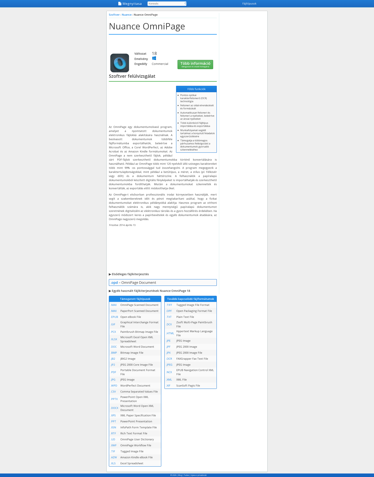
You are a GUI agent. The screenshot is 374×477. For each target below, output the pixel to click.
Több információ (195, 64)
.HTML (170, 333)
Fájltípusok (249, 3)
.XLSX (114, 339)
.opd (114, 282)
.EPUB (114, 317)
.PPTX (114, 399)
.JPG (113, 379)
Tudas (186, 475)
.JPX (168, 352)
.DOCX (114, 408)
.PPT (113, 421)
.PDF (113, 372)
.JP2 (113, 364)
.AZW (114, 457)
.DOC (114, 346)
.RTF (113, 433)
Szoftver (114, 14)
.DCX (169, 324)
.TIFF (169, 305)
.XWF (114, 445)
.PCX (113, 331)
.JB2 (113, 358)
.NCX (169, 372)
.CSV (113, 391)
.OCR (169, 358)
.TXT (169, 317)
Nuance (127, 14)
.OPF (169, 311)
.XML (169, 379)
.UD (113, 439)
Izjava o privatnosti (199, 475)
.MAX (114, 305)
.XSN (113, 427)
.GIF (113, 324)
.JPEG (169, 364)
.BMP (114, 352)
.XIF (168, 385)
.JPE (168, 340)
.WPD (114, 385)
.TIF (113, 451)
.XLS (113, 463)
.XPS (113, 415)
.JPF (168, 346)
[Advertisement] (163, 44)
